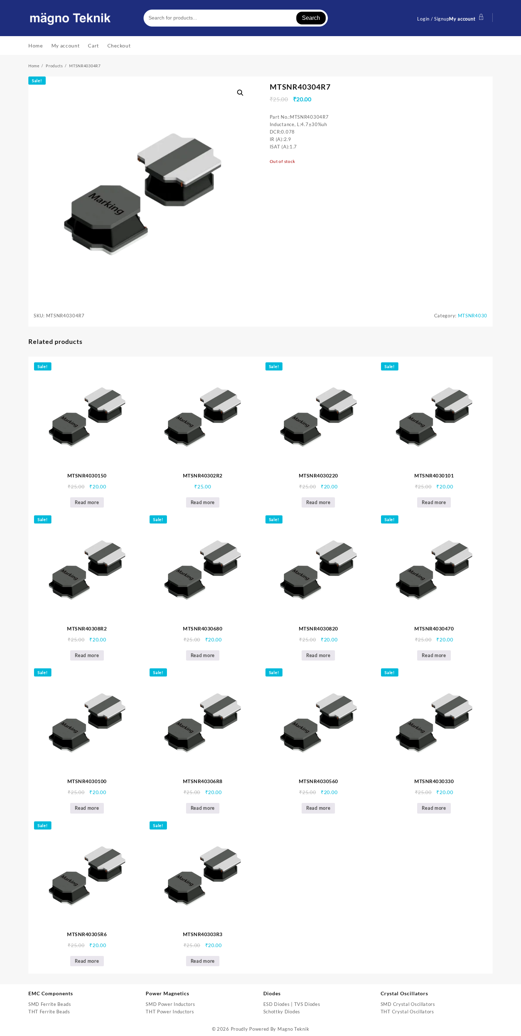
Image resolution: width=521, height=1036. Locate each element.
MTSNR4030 (472, 315)
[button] (240, 92)
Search (311, 18)
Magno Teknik (293, 1029)
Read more (87, 502)
